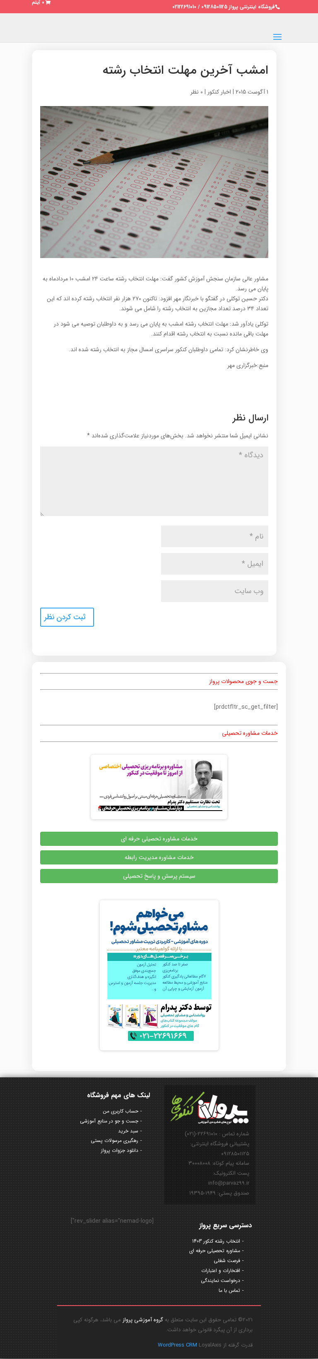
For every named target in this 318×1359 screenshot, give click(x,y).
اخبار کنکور (219, 92)
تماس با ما (229, 1290)
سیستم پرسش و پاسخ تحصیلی (159, 876)
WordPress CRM (178, 1345)
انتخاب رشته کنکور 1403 (216, 1241)
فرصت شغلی (227, 1261)
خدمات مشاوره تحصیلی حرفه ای (159, 838)
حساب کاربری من (120, 1111)
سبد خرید (128, 1131)
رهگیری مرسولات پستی (114, 1140)
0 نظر (196, 92)
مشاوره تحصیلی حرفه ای (214, 1251)
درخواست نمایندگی (220, 1280)
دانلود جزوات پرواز (119, 1150)
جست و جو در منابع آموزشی (109, 1121)
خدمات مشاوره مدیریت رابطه (159, 857)
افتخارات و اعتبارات (220, 1271)
